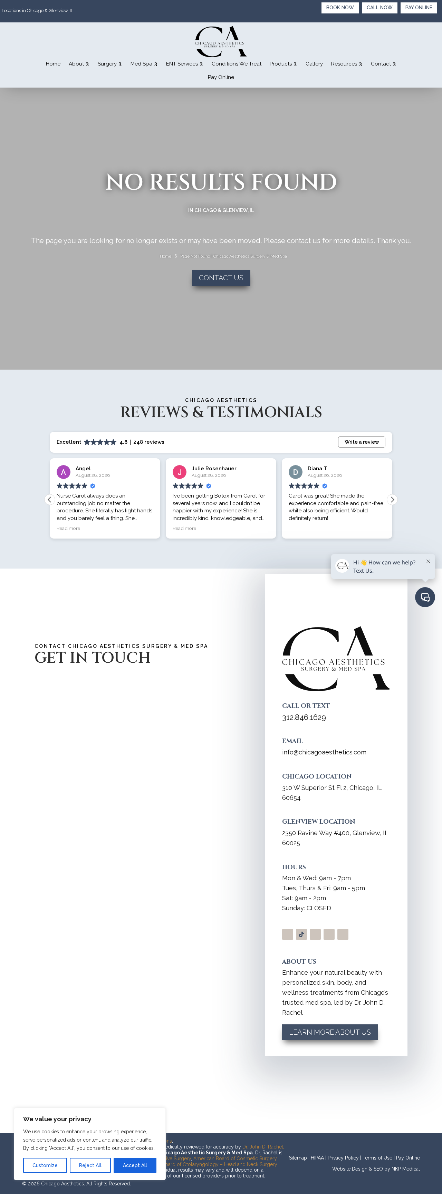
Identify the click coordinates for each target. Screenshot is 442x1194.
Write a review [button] (362, 442)
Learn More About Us (330, 1032)
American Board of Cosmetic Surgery (235, 1158)
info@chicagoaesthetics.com (324, 752)
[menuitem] (53, 64)
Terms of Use (377, 1158)
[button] (392, 499)
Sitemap (298, 1158)
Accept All (135, 1165)
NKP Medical (406, 1169)
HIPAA (317, 1158)
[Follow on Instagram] (287, 934)
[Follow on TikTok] (301, 934)
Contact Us (221, 278)
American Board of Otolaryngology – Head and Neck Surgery (208, 1164)
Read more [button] (68, 528)
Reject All (90, 1165)
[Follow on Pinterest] (342, 934)
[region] (90, 1144)
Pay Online (408, 1158)
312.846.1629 (304, 717)
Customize (45, 1165)
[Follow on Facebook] (329, 934)
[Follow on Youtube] (315, 934)
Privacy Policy (343, 1158)
